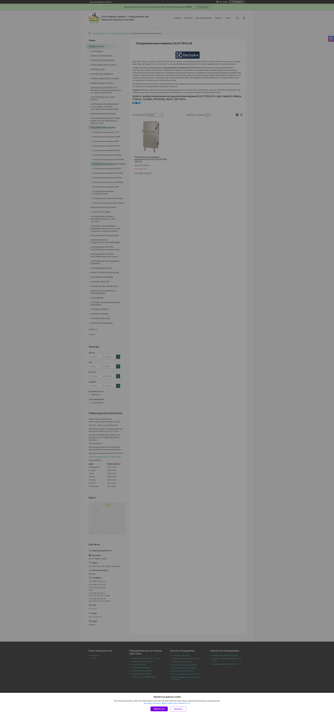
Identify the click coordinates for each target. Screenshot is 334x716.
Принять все (159, 709)
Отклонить (178, 709)
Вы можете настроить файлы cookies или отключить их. (166, 703)
